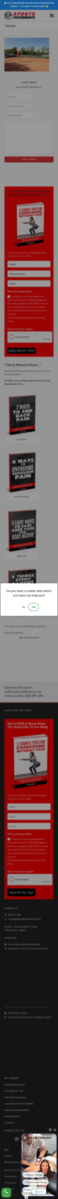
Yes (34, 607)
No (23, 607)
